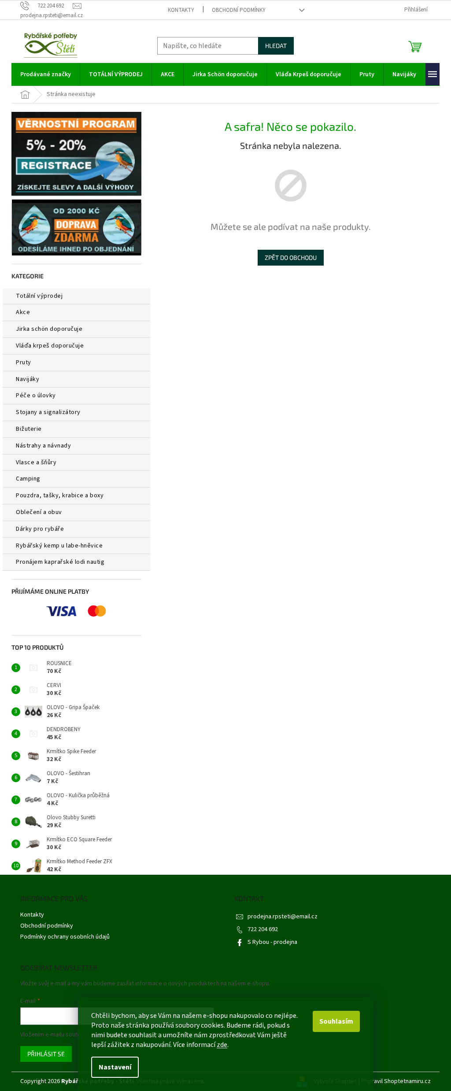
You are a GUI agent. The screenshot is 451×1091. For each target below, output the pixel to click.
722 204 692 (263, 929)
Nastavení (115, 1067)
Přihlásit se (46, 1054)
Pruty (23, 362)
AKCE (23, 312)
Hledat (276, 45)
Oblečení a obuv (39, 512)
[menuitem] (45, 74)
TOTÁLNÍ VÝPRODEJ (39, 296)
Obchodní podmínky (239, 10)
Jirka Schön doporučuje (49, 329)
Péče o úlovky (36, 395)
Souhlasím (336, 1021)
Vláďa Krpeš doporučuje (50, 345)
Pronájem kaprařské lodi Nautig (60, 562)
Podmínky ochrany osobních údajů (65, 936)
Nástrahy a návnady (43, 445)
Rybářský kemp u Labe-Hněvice (59, 545)
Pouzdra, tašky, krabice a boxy (60, 495)
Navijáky (27, 379)
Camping (28, 478)
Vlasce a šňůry (36, 462)
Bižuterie (29, 429)
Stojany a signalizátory (48, 412)
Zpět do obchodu (291, 257)
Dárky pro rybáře (40, 529)
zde (222, 1045)
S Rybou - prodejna (272, 942)
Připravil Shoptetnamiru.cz (396, 1081)
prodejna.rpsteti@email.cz (283, 916)
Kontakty (181, 10)
